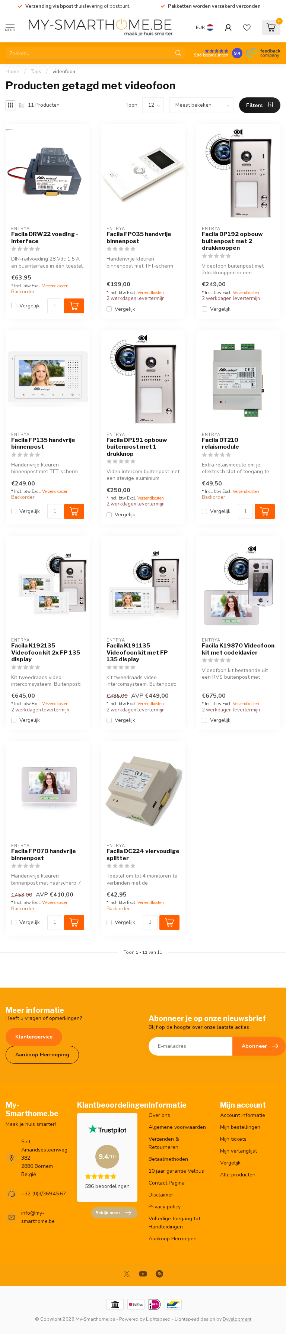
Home (12, 71)
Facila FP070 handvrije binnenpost (43, 854)
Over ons (159, 1115)
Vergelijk (29, 306)
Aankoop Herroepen (173, 1238)
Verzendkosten (55, 286)
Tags (36, 71)
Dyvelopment (237, 1319)
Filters (255, 105)
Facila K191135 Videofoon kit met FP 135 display (137, 652)
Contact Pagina (167, 1182)
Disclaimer (161, 1194)
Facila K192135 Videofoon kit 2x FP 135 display (45, 652)
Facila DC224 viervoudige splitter (143, 854)
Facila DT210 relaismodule (220, 443)
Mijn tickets (233, 1139)
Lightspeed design (195, 1319)
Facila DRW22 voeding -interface (44, 237)
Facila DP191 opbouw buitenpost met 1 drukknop (137, 447)
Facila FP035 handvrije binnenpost (139, 237)
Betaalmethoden (168, 1159)
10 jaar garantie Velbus (176, 1171)
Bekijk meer (107, 1213)
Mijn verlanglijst (238, 1150)
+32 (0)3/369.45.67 (43, 1193)
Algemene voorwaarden (177, 1127)
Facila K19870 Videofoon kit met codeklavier (238, 649)
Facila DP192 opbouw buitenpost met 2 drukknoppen (232, 241)
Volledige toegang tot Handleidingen (174, 1222)
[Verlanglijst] (247, 27)
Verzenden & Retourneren (164, 1143)
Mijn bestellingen (240, 1127)
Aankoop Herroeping (42, 1054)
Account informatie (242, 1115)
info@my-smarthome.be (38, 1217)
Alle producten (237, 1174)
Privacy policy (165, 1206)
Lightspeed (158, 1319)
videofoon (64, 71)
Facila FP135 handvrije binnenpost (43, 443)
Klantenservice (34, 1036)
